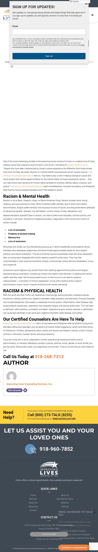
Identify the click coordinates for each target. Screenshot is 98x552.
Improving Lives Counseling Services (27, 186)
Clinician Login (49, 534)
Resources (33, 506)
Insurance (33, 503)
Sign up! (49, 56)
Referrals (65, 503)
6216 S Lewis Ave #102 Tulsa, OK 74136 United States (49, 525)
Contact (33, 510)
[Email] (25, 390)
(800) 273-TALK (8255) (53, 415)
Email (15, 26)
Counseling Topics (65, 499)
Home (33, 495)
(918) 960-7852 (52, 529)
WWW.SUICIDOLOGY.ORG (64, 419)
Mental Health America (77, 165)
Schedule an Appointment (74, 547)
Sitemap (65, 506)
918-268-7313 (49, 356)
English (75, 1)
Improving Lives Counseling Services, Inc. (29, 384)
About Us (65, 495)
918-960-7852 (56, 449)
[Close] (86, 3)
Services (33, 499)
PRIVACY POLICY (54, 548)
